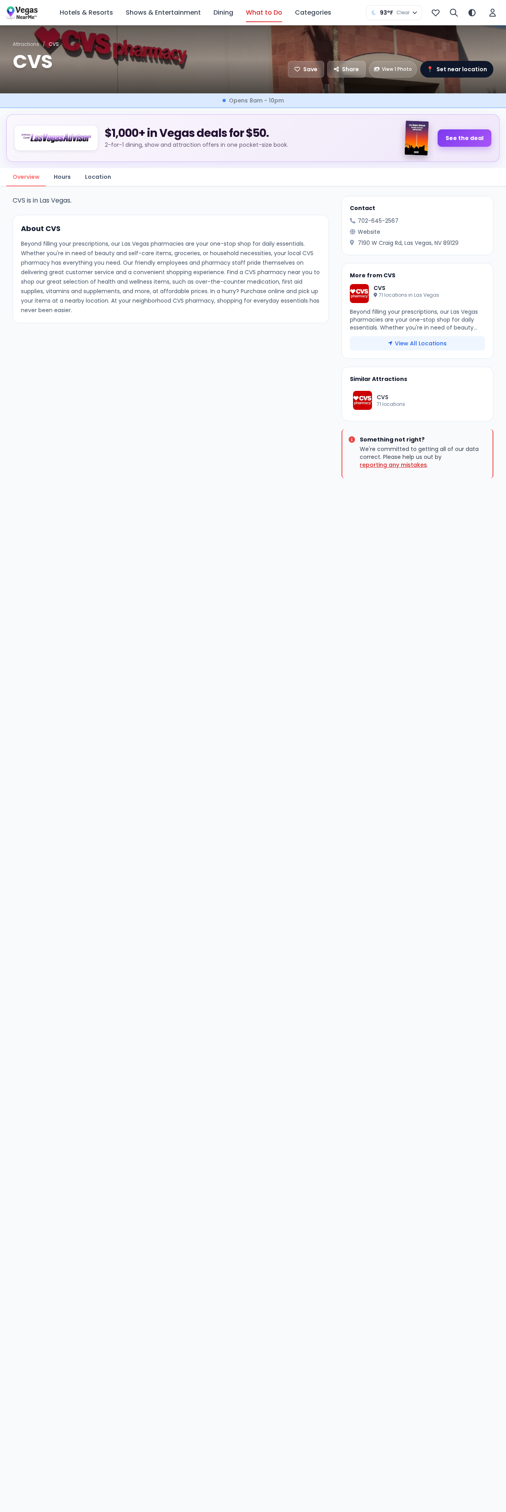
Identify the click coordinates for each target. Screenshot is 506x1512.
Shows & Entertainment (163, 12)
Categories (313, 12)
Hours (62, 177)
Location (98, 177)
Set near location (457, 69)
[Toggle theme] (472, 13)
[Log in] (492, 13)
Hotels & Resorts (86, 12)
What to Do (264, 12)
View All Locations (421, 343)
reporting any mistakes (393, 465)
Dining (223, 12)
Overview (26, 177)
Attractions (26, 44)
